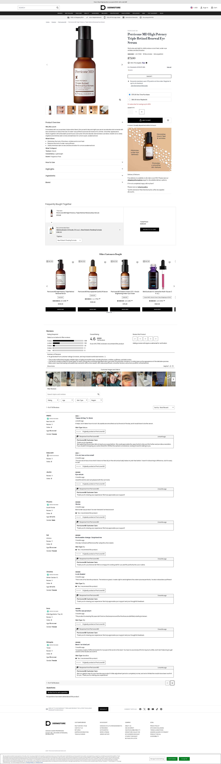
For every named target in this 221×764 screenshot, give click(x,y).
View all (169, 67)
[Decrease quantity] (130, 111)
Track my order (80, 734)
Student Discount (131, 736)
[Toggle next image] (122, 64)
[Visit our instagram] (149, 709)
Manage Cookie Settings (157, 759)
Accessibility (154, 736)
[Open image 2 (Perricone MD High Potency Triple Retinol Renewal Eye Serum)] (61, 110)
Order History (105, 734)
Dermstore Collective (132, 732)
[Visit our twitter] (144, 709)
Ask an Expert (129, 728)
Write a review (147, 54)
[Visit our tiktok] (157, 709)
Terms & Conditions (156, 730)
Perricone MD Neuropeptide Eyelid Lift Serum (93, 292)
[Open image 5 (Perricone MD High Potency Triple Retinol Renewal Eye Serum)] (93, 110)
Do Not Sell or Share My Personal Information (57, 733)
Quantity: (131, 108)
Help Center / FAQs (81, 726)
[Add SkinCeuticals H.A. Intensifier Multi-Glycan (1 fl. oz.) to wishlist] (170, 262)
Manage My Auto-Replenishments (111, 726)
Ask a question (158, 54)
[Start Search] (57, 8)
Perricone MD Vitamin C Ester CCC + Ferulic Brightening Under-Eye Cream (125, 292)
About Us (128, 726)
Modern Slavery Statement (159, 732)
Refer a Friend (104, 732)
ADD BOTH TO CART (149, 229)
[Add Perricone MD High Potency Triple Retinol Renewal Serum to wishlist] (73, 262)
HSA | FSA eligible (135, 63)
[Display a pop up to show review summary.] (68, 301)
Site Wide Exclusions (157, 728)
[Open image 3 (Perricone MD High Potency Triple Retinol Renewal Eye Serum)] (71, 110)
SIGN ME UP (103, 709)
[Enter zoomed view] (120, 100)
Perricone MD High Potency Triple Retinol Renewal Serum (60, 292)
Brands (54, 22)
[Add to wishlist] (168, 120)
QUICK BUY (60, 309)
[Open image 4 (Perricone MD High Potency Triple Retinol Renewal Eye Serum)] (82, 110)
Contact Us (79, 728)
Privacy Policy (154, 726)
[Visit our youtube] (153, 709)
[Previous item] (47, 286)
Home (47, 22)
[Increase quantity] (141, 111)
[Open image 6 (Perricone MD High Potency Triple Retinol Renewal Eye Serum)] (104, 110)
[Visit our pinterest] (161, 709)
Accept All (184, 759)
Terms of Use (39, 762)
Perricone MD (62, 22)
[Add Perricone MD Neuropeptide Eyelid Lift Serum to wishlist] (105, 262)
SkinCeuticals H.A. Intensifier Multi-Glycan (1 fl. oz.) (157, 292)
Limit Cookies (172, 759)
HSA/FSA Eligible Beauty (132, 730)
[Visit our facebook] (140, 709)
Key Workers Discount (132, 734)
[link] (204, 7)
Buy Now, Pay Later (131, 738)
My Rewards (104, 728)
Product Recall (155, 734)
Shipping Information (82, 732)
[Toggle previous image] (47, 64)
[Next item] (174, 286)
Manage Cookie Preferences (55, 730)
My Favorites (104, 730)
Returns (77, 730)
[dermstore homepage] (111, 7)
